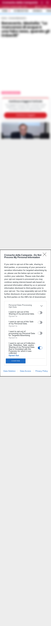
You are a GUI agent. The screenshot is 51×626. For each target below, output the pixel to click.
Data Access (25, 371)
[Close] (45, 255)
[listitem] (25, 306)
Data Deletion (9, 371)
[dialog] (25, 313)
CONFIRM (15, 361)
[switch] (40, 312)
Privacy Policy (41, 371)
